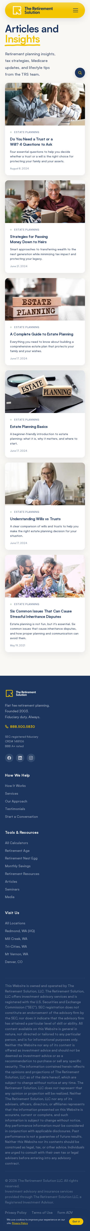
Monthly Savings (18, 866)
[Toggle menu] (76, 10)
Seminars (12, 889)
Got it (76, 1221)
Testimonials (15, 809)
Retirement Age (17, 850)
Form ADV (65, 1212)
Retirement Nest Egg (21, 858)
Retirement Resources (22, 874)
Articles (11, 881)
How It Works (15, 786)
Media (9, 897)
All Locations (15, 923)
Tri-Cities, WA (16, 946)
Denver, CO (14, 962)
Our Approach (16, 801)
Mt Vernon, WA (16, 954)
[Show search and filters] (80, 73)
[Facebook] (9, 758)
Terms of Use (42, 1212)
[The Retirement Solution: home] (45, 693)
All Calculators (16, 843)
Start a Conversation (21, 816)
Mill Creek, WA (16, 939)
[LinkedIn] (20, 758)
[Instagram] (31, 758)
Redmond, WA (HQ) (20, 931)
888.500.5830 (22, 726)
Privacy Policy (16, 1212)
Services (11, 793)
